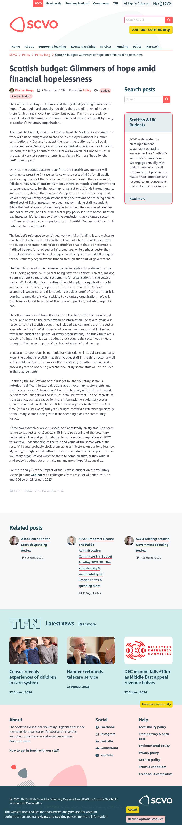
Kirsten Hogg (24, 90)
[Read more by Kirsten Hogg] (11, 90)
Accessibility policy (152, 727)
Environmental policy (154, 746)
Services (106, 47)
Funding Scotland (77, 3)
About (29, 47)
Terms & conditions (153, 767)
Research (152, 47)
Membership (54, 3)
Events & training (83, 47)
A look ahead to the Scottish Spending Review (35, 545)
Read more (137, 199)
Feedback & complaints (155, 774)
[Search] (167, 99)
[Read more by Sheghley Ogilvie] (14, 540)
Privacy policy (149, 753)
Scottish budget (21, 96)
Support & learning (52, 47)
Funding (122, 47)
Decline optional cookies (145, 819)
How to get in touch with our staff (34, 750)
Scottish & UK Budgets (143, 122)
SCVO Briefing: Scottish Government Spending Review (152, 545)
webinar (36, 475)
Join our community (151, 29)
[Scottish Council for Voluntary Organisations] (33, 25)
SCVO (38, 3)
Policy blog (42, 55)
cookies (60, 817)
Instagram (108, 734)
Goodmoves (101, 3)
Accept (132, 809)
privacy (43, 817)
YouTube (107, 755)
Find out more (19, 741)
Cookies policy (149, 760)
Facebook (108, 727)
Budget (105, 90)
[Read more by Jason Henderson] (71, 540)
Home (15, 47)
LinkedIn (107, 741)
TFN (115, 3)
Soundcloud (109, 748)
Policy (137, 47)
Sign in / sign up (138, 3)
